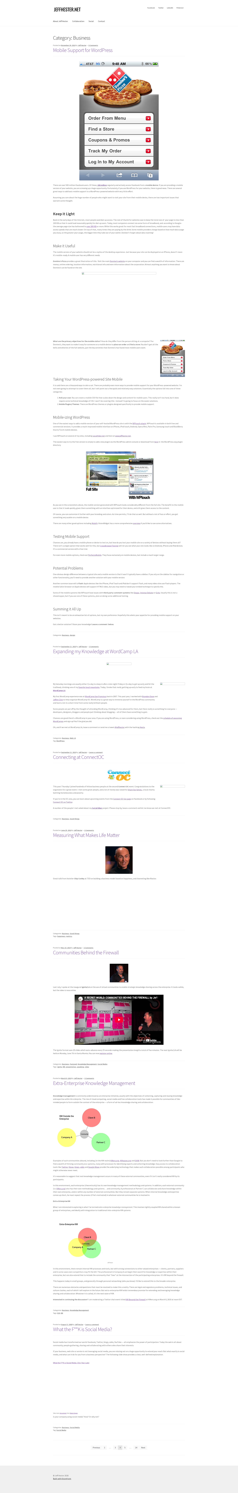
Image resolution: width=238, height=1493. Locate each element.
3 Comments (93, 45)
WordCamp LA (59, 690)
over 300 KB (91, 226)
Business (65, 635)
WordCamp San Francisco (95, 696)
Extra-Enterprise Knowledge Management (94, 1083)
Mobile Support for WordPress (82, 50)
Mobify (95, 523)
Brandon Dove (148, 696)
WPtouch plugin (139, 423)
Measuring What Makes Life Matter (86, 835)
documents (63, 1413)
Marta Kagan (74, 1413)
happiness (61, 936)
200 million (102, 185)
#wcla (142, 727)
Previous (96, 1447)
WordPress (60, 741)
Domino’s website (117, 261)
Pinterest (180, 8)
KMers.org (114, 1160)
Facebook (151, 8)
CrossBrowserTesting (109, 545)
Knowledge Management (87, 1064)
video (87, 1067)
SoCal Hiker (97, 808)
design (72, 635)
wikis (82, 1167)
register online (106, 1053)
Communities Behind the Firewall (86, 952)
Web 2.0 (73, 738)
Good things (74, 819)
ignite (59, 1067)
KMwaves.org (125, 1160)
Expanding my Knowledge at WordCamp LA (95, 651)
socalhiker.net (99, 436)
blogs (76, 1167)
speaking (80, 1067)
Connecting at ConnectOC (78, 757)
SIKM (137, 1160)
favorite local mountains (89, 687)
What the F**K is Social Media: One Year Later (71, 1363)
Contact (101, 21)
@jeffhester (120, 727)
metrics (69, 936)
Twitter (161, 8)
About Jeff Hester (60, 21)
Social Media (102, 1064)
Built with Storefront (62, 1478)
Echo (158, 592)
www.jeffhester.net (123, 436)
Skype (71, 1167)
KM (64, 1067)
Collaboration (78, 21)
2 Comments (94, 646)
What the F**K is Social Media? (82, 1329)
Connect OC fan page (122, 799)
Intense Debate (146, 592)
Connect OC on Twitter (62, 802)
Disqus (136, 592)
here (156, 442)
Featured (73, 1064)
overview (136, 523)
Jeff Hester (82, 45)
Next (143, 1447)
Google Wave (93, 1167)
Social (91, 21)
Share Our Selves (135, 789)
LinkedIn (170, 8)
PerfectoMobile (95, 555)
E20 (58, 1313)
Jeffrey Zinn (58, 699)
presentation (71, 1067)
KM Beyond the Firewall (136, 1299)
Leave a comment (96, 752)
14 (136, 1447)
